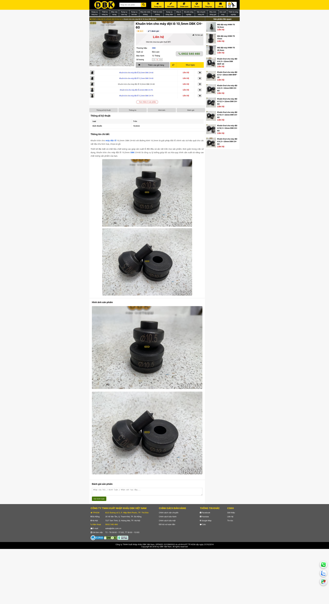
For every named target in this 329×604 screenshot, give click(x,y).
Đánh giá (190, 110)
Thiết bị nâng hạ (105, 13)
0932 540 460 (190, 53)
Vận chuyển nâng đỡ (201, 13)
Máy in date (178, 13)
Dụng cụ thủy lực (95, 13)
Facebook (205, 512)
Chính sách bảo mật (167, 520)
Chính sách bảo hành (167, 516)
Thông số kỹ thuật (103, 110)
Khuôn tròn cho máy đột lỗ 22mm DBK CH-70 (136, 90)
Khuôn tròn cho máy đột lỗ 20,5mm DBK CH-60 (136, 72)
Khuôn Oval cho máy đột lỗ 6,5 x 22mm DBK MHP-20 (227, 61)
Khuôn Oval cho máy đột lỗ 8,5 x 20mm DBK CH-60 (227, 141)
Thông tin (132, 110)
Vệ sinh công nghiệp (188, 13)
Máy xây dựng (114, 13)
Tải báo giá (198, 35)
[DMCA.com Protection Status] (110, 537)
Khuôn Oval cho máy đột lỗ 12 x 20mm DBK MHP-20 (227, 74)
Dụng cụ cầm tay (124, 13)
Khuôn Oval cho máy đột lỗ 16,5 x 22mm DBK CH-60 (227, 128)
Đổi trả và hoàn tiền (167, 524)
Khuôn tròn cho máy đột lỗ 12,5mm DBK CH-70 (136, 96)
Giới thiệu (231, 512)
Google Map (206, 520)
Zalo (204, 524)
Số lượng (140, 59)
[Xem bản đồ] (323, 582)
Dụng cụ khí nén (134, 13)
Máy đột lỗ (101, 19)
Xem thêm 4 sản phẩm (147, 102)
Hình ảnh (161, 110)
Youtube (205, 516)
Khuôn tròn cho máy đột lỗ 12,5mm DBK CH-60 (136, 78)
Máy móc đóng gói (212, 13)
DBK (154, 48)
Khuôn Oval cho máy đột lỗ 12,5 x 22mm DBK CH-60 (227, 101)
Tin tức (230, 520)
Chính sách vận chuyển (168, 512)
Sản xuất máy (223, 13)
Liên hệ (230, 516)
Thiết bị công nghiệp (233, 13)
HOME (93, 19)
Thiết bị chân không (157, 13)
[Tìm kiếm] (143, 4)
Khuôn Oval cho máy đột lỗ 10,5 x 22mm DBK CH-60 (227, 114)
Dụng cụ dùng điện (169, 13)
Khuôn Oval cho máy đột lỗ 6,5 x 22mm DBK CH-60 (227, 88)
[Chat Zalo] (323, 573)
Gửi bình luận (99, 499)
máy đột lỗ (111, 140)
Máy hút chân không (145, 13)
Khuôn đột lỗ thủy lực (114, 19)
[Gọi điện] (323, 564)
